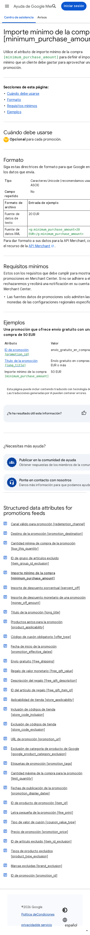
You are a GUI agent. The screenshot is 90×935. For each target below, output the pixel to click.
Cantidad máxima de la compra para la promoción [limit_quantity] (46, 775)
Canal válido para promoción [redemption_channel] (48, 524)
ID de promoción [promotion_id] (34, 876)
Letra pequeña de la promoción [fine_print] (42, 813)
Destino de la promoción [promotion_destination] (47, 534)
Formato (14, 100)
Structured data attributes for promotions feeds (37, 510)
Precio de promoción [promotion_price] (39, 832)
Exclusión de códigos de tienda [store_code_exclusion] (33, 727)
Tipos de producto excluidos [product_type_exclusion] (32, 853)
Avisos (42, 17)
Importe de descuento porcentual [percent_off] (45, 588)
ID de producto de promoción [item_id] (39, 803)
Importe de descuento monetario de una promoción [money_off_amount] (48, 600)
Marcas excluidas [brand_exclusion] (36, 866)
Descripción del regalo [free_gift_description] (44, 681)
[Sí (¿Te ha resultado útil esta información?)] (84, 413)
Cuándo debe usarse (23, 94)
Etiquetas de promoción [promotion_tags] (41, 764)
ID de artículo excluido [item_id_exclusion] (41, 841)
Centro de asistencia (19, 17)
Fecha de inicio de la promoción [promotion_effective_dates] (34, 649)
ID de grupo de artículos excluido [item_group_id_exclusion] (35, 560)
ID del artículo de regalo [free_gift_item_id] (42, 690)
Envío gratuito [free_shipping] (32, 661)
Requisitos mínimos (22, 106)
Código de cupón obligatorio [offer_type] (41, 637)
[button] (7, 6)
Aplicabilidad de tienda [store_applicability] (42, 700)
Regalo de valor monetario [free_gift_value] (42, 671)
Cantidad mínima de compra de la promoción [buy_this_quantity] (43, 546)
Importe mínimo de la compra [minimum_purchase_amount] (33, 575)
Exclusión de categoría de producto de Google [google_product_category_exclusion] (45, 751)
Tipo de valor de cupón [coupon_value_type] (43, 822)
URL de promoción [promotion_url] (36, 739)
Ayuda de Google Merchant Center (35, 6)
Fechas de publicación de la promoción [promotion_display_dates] (39, 790)
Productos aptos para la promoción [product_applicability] (36, 624)
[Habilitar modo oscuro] (65, 910)
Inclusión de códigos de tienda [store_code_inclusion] (33, 712)
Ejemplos (14, 112)
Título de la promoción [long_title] (35, 612)
